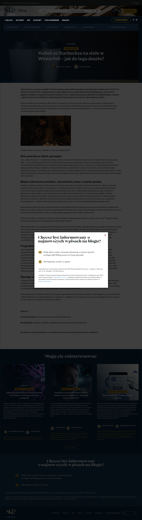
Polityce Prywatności (45, 281)
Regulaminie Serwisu (60, 277)
